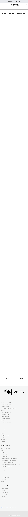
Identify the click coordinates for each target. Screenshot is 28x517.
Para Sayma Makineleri (6, 422)
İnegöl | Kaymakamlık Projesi (9, 460)
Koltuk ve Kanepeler (5, 418)
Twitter (4, 498)
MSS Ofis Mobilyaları (15, 513)
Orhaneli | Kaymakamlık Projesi (9, 458)
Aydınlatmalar (4, 426)
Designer (3, 472)
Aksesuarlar (4, 424)
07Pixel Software (16, 515)
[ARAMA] (26, 8)
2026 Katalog (4, 475)
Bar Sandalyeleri (4, 400)
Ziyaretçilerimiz (4, 470)
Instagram (4, 494)
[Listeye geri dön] (14, 379)
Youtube (4, 500)
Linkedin (4, 496)
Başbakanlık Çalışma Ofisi (8, 462)
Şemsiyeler (3, 441)
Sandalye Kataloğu (5, 477)
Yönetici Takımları (5, 406)
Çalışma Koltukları (5, 416)
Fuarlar (2, 452)
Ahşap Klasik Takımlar (6, 404)
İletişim (2, 481)
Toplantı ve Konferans (6, 412)
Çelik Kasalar (4, 433)
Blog (19, 1)
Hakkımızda (3, 479)
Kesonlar (3, 437)
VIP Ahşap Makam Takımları (7, 402)
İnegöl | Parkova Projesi (7, 466)
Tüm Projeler (5, 456)
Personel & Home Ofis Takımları (8, 408)
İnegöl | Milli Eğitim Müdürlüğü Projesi (11, 464)
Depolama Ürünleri (5, 435)
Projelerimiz (4, 454)
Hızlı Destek (5, 488)
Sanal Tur (12, 1)
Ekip (2, 450)
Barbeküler (3, 429)
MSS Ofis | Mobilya (5, 448)
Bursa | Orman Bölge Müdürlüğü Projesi (11, 468)
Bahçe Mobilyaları (5, 414)
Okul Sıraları (4, 439)
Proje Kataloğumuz (5, 473)
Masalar (3, 410)
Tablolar (3, 428)
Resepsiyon (3, 420)
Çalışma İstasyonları (5, 431)
